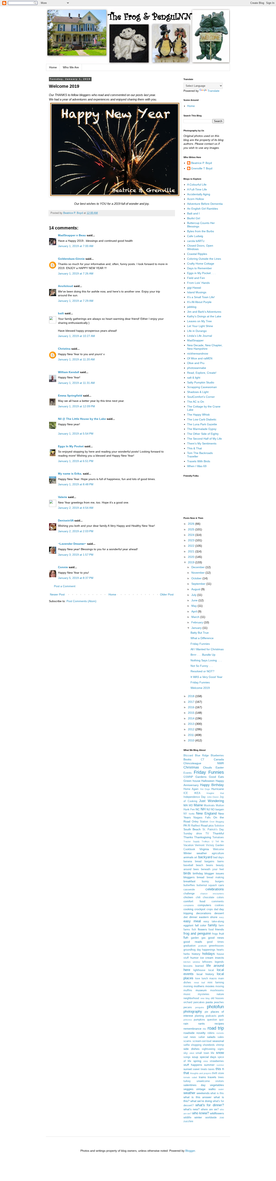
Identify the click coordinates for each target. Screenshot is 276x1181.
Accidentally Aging (198, 194)
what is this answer (197, 1097)
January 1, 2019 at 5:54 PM (75, 433)
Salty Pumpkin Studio (200, 382)
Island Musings (196, 292)
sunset (187, 1069)
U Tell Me (218, 841)
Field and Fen (196, 278)
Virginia (204, 849)
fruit (221, 933)
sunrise (220, 1065)
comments (218, 901)
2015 (191, 712)
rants (201, 1023)
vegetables (217, 1085)
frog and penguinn (197, 933)
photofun (215, 1006)
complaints (188, 905)
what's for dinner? (209, 1105)
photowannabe (196, 367)
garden (195, 937)
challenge (189, 893)
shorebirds (209, 1045)
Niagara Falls (202, 817)
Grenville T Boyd (201, 168)
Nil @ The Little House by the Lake (82, 418)
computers (204, 905)
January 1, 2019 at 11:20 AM (76, 359)
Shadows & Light (198, 392)
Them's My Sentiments (201, 443)
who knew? (200, 1113)
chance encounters (212, 893)
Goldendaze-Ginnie (71, 258)
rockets (220, 1033)
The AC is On (195, 401)
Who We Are (71, 67)
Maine (198, 805)
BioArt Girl (193, 218)
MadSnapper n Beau (72, 235)
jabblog (191, 306)
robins (211, 1033)
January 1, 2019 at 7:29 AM (75, 300)
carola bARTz (195, 241)
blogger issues (214, 873)
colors (220, 897)
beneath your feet (212, 869)
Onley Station (200, 821)
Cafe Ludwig (195, 236)
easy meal (192, 921)
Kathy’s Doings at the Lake (204, 316)
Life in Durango (197, 330)
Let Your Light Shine (200, 326)
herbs (186, 954)
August (196, 589)
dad (216, 909)
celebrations (214, 889)
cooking (188, 909)
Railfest (195, 825)
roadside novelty (194, 1032)
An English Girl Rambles (202, 208)
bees (196, 869)
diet (185, 917)
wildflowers (217, 1113)
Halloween (208, 780)
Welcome (218, 849)
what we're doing (201, 1101)
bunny (205, 881)
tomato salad (190, 1077)
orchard (187, 1002)
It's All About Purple (199, 302)
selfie (186, 1045)
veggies (188, 1089)
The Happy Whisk (198, 414)
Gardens (200, 776)
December (198, 567)
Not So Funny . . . (202, 665)
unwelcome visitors (210, 1081)
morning (188, 986)
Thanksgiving (202, 837)
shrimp (220, 1045)
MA (185, 805)
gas (203, 937)
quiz (221, 1019)
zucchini (188, 1121)
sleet (192, 1053)
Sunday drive (192, 833)
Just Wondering (211, 801)
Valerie (62, 497)
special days (208, 1057)
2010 (191, 740)
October (196, 578)
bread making (215, 877)
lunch (205, 978)
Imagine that (215, 793)
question (212, 1019)
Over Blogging (217, 821)
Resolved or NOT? (202, 671)
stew (205, 1061)
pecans (187, 1007)
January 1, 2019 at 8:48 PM (75, 484)
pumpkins (199, 1019)
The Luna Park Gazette (202, 424)
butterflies (189, 885)
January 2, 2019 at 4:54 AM (75, 507)
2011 (191, 735)
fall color (200, 925)
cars (221, 885)
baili (61, 313)
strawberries (217, 1061)
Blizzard (188, 755)
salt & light (193, 377)
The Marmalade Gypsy (201, 429)
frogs (215, 933)
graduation (189, 945)
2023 (191, 540)
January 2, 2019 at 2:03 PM (75, 531)
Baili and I (193, 213)
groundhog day (192, 949)
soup (195, 1057)
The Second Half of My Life (204, 438)
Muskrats (209, 805)
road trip (216, 1028)
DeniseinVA (66, 520)
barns (220, 861)
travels (212, 1077)
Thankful (218, 833)
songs (187, 1057)
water (221, 1089)
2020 (191, 556)
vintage (200, 1089)
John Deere (213, 797)
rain (185, 1023)
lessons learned (193, 966)
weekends (203, 1093)
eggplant (188, 925)
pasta (209, 1002)
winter (198, 1117)
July (194, 594)
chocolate (208, 897)
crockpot (199, 909)
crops (209, 909)
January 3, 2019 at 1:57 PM (75, 554)
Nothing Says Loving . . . (206, 660)
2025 (191, 529)
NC (198, 809)
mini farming (216, 982)
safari (201, 1037)
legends (219, 961)
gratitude (202, 946)
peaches (219, 1002)
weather (189, 1093)
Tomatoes (218, 837)
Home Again (190, 789)
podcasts (211, 1015)
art (195, 857)
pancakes (199, 1002)
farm (221, 925)
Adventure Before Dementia (205, 203)
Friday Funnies (200, 643)
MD (191, 805)
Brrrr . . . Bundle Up (203, 654)
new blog (205, 998)
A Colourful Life (196, 184)
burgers (219, 881)
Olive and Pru (195, 363)
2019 (191, 562)
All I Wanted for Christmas (207, 649)
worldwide (211, 1117)
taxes (211, 1069)
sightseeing (208, 1049)
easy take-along (213, 921)
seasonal (218, 1041)
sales (221, 1037)
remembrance (192, 1028)
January (196, 627)
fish (194, 929)
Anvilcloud (65, 286)
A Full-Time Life (197, 189)
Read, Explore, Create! (201, 372)
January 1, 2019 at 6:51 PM (75, 461)
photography (192, 1011)
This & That (194, 448)
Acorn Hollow (195, 199)
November (198, 572)
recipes (219, 1023)
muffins (187, 990)
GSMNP (188, 777)
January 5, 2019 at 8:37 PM (75, 577)
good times (215, 941)
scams (187, 1041)
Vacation (188, 845)
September (198, 583)
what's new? (191, 1109)
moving (219, 986)
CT (202, 759)
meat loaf (199, 982)
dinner (193, 917)
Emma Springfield (70, 395)
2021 (191, 551)
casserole (189, 889)
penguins (199, 1007)
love (197, 978)
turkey (187, 1081)
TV (207, 833)
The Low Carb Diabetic (201, 419)
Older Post (167, 594)
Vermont (199, 845)
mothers (199, 986)
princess (187, 1019)
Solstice (219, 825)
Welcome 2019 (200, 687)
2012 (191, 729)
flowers (202, 929)
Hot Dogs (205, 789)
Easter (220, 767)
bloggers (189, 877)
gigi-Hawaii (194, 287)
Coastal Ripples (197, 253)
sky (185, 1053)
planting (199, 1015)
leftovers (207, 961)
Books (187, 759)
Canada (219, 759)
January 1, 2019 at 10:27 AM (76, 336)
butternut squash (207, 885)
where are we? (209, 1109)
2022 (191, 545)
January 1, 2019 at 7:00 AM (75, 246)
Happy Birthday (212, 785)
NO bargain (217, 809)
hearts (220, 949)
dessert (219, 913)
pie (206, 1011)
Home (53, 67)
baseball (188, 865)
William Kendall (68, 372)
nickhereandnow (197, 353)
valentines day (194, 1085)
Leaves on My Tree (199, 321)
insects (219, 957)
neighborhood (191, 998)
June (194, 600)
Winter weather (195, 853)
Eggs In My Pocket (71, 446)
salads (211, 1037)
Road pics (207, 825)
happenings (208, 949)
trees (221, 1077)
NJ (208, 809)
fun (185, 937)
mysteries (203, 994)
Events (187, 773)
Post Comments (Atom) (81, 601)
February (197, 622)
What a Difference (202, 638)
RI (189, 825)
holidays (208, 954)
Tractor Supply (191, 841)
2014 (191, 718)
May (194, 605)
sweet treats (200, 1069)
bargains (209, 861)
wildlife (187, 1117)
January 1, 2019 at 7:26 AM (75, 273)
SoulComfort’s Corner (201, 396)
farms (186, 929)
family (212, 925)
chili (198, 897)
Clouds (207, 767)
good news (216, 937)
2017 (191, 701)
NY (185, 813)
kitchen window (191, 962)
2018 (191, 696)
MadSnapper (195, 340)
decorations (203, 913)
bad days (218, 857)
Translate (213, 90)
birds (187, 873)
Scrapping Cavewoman (202, 387)
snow (220, 1053)
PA (185, 825)
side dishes (191, 1048)
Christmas (191, 767)
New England (206, 813)
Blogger (190, 1150)
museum (201, 990)
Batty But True (200, 632)
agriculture (218, 853)
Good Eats (216, 776)
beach (199, 865)
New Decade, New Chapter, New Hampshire (204, 347)
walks (212, 1089)
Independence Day (194, 797)
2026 (191, 523)
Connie (63, 567)
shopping (196, 1045)
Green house (191, 780)
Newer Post (57, 594)
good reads (192, 941)
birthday (198, 873)
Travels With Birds (198, 461)
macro (213, 978)
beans (209, 865)
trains (202, 1077)
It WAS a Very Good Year (206, 677)
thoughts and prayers (200, 1073)
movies (209, 986)
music (187, 994)
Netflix (192, 814)
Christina (64, 348)
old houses (217, 998)
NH (203, 809)
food (211, 929)
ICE (185, 793)
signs (221, 1049)
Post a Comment (64, 586)
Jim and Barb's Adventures (204, 311)
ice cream (207, 957)
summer (209, 1064)
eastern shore (208, 917)
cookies (219, 905)
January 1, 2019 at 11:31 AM (76, 382)
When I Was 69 (196, 466)
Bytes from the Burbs (200, 231)
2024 (191, 534)
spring (197, 1061)
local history (205, 974)
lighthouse (199, 970)
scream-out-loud (202, 1041)
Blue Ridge (202, 755)
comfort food (194, 901)
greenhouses (216, 945)
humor (194, 957)
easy (221, 917)
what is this (217, 1093)
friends (219, 929)
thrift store (218, 1073)
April (194, 611)
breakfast (189, 881)
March (195, 616)
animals (188, 857)
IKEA (197, 793)
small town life (205, 1053)
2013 (191, 723)
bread (200, 877)
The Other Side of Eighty (203, 433)
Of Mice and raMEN (199, 358)
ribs (204, 1029)
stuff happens (192, 1064)
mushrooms (217, 990)
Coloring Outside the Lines (204, 258)
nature (220, 994)
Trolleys (206, 841)
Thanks (188, 837)
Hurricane (217, 788)
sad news (189, 1037)
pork (221, 1015)
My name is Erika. (70, 473)
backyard (205, 857)
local (211, 970)
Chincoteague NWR (203, 763)
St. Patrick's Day (213, 829)
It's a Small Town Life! (201, 297)
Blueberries (217, 755)
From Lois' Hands (198, 282)
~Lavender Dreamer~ (72, 543)
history (196, 953)
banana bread (192, 861)
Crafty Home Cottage (200, 263)
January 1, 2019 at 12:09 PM (76, 406)
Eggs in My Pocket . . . (201, 273)
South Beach (192, 829)
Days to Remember (199, 268)
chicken (188, 897)
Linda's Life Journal (199, 335)
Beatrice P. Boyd (201, 163)
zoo (222, 1117)
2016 (191, 707)
